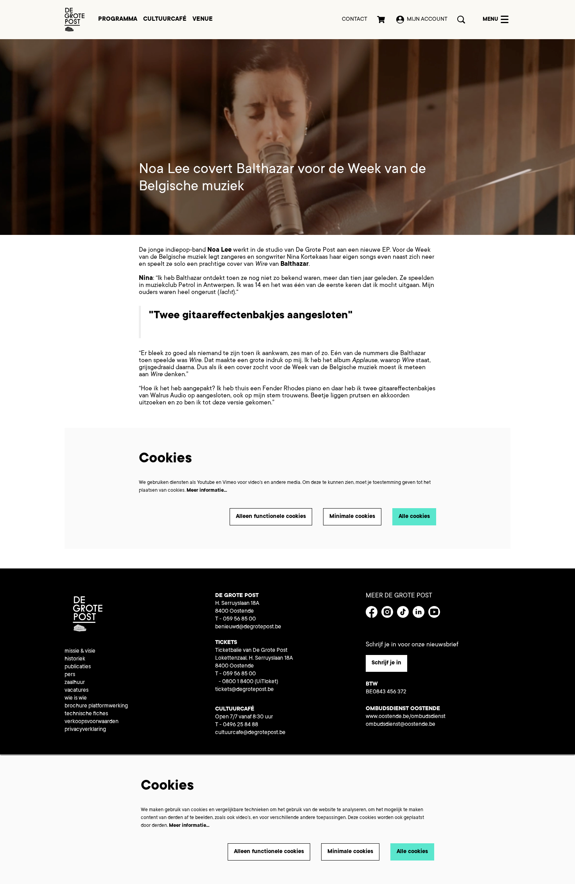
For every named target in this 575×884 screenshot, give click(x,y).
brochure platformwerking (96, 706)
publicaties (78, 667)
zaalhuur (75, 683)
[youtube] (434, 612)
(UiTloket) (266, 682)
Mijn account (427, 19)
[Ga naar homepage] (74, 19)
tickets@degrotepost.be (244, 690)
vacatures (76, 690)
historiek (75, 659)
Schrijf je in (386, 663)
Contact (354, 19)
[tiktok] (403, 612)
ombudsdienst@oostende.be (400, 725)
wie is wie (76, 698)
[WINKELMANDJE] (381, 19)
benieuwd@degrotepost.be (248, 627)
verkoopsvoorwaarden (92, 722)
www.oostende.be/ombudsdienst (406, 717)
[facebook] (371, 612)
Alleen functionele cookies (271, 517)
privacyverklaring (85, 730)
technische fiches (86, 714)
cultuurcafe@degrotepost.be (250, 733)
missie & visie (80, 651)
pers (70, 675)
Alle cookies (414, 517)
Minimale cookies (352, 517)
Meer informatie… (207, 490)
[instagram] (387, 612)
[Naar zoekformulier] (461, 19)
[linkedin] (418, 612)
